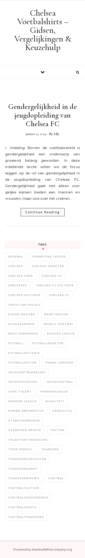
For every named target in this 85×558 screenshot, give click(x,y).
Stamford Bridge (24, 430)
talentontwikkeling (28, 439)
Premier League (22, 401)
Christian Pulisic (24, 304)
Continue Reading (42, 212)
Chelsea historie (24, 295)
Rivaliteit (55, 401)
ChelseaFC (17, 285)
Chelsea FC (52, 275)
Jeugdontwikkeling (27, 372)
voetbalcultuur (23, 488)
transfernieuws (23, 478)
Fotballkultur (22, 362)
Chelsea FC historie (55, 285)
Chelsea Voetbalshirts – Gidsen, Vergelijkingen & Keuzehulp (42, 30)
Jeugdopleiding (23, 381)
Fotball (16, 343)
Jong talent (20, 391)
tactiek (57, 430)
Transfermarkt (23, 468)
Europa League (61, 333)
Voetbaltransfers (26, 517)
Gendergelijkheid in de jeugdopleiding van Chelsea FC (42, 115)
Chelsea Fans (20, 275)
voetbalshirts (22, 507)
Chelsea (15, 266)
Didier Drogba (21, 314)
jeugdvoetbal (59, 381)
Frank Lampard (59, 362)
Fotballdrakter (48, 343)
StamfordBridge (24, 420)
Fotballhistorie (24, 353)
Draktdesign (56, 314)
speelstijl (63, 410)
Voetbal (56, 478)
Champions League (49, 256)
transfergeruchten (27, 459)
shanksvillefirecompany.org (52, 549)
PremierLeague (54, 391)
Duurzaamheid (21, 324)
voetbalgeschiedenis (28, 497)
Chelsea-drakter (48, 266)
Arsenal (15, 256)
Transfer (50, 449)
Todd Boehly (20, 449)
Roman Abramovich (26, 410)
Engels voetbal (58, 324)
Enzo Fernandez (23, 333)
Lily (56, 134)
